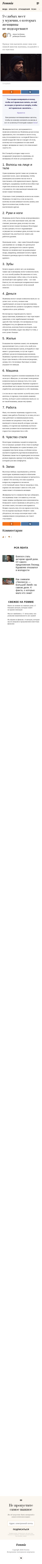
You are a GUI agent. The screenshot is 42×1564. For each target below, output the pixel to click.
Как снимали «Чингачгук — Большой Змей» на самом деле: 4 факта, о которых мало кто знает (26, 586)
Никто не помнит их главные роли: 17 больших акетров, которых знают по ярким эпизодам (22, 607)
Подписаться (21, 1529)
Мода (5, 9)
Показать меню (38, 3)
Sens (35, 122)
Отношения (24, 9)
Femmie (13, 3)
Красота (13, 9)
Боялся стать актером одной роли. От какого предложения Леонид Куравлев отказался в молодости (27, 563)
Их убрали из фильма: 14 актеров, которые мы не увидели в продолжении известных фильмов (24, 622)
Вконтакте (21, 1558)
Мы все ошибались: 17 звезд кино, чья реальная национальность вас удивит (22, 615)
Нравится (21, 113)
